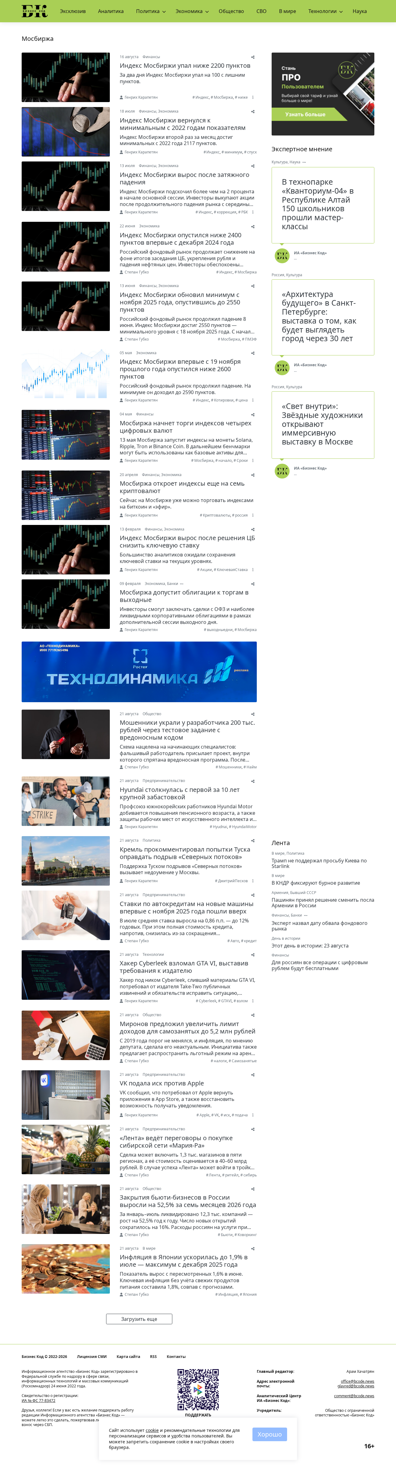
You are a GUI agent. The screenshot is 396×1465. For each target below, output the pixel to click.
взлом (242, 1000)
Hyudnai (220, 826)
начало (225, 460)
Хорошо (270, 1434)
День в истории (286, 938)
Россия (278, 274)
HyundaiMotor (244, 826)
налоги (220, 1060)
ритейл (232, 1175)
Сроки (242, 460)
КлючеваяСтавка (232, 569)
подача (241, 1115)
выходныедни (220, 629)
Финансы (151, 56)
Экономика (189, 11)
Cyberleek (207, 1000)
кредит (250, 940)
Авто (234, 940)
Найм (252, 767)
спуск (252, 152)
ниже (243, 97)
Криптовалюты (216, 515)
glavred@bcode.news (356, 1386)
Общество (231, 11)
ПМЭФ (251, 339)
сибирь (250, 1175)
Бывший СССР (303, 892)
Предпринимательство (164, 780)
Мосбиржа (223, 97)
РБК (244, 212)
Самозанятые (244, 1060)
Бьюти (227, 1234)
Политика (148, 11)
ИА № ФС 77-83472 (38, 1400)
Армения (280, 892)
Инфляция (228, 1294)
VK (216, 1115)
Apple (204, 1115)
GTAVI (226, 1000)
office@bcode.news (357, 1381)
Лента (214, 1175)
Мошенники (230, 767)
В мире (287, 11)
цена (243, 400)
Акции (206, 569)
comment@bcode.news (354, 1395)
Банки (172, 583)
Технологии (322, 11)
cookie (152, 1430)
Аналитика (111, 11)
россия (241, 515)
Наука (360, 11)
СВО (261, 11)
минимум (233, 152)
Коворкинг (247, 1234)
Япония (250, 1294)
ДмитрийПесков (233, 880)
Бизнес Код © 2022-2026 (44, 1356)
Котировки (224, 400)
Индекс (202, 97)
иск (227, 1115)
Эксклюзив (73, 11)
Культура (280, 162)
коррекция (226, 212)
